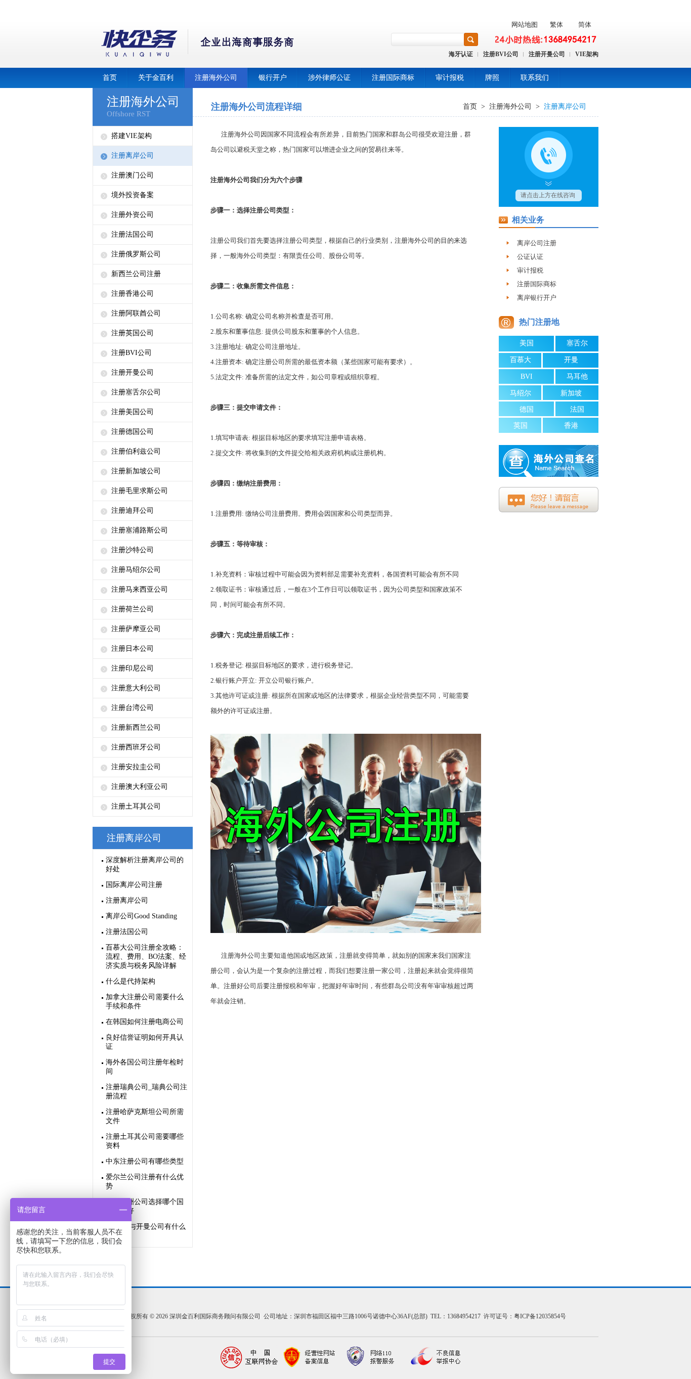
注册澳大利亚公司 (139, 786)
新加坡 (571, 393)
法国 (577, 409)
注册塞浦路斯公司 (139, 530)
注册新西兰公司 (136, 727)
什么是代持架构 (130, 981)
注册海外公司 (216, 77)
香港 (571, 425)
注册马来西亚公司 (139, 589)
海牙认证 (461, 54)
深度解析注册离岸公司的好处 (145, 864)
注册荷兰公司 (132, 609)
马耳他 (577, 376)
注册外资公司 (132, 214)
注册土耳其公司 (136, 806)
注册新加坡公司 (136, 471)
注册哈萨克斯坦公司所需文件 (145, 1116)
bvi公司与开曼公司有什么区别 (146, 1231)
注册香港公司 (132, 293)
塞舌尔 (577, 343)
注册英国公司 (132, 333)
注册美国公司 (132, 412)
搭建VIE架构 (131, 136)
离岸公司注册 (536, 243)
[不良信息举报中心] (431, 1357)
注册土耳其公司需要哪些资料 (145, 1141)
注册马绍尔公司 (136, 569)
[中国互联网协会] (249, 1357)
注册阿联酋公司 (136, 313)
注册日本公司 (132, 648)
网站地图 (524, 24)
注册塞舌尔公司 (136, 392)
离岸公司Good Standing (141, 916)
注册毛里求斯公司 (139, 491)
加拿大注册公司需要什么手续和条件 (145, 1001)
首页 (110, 77)
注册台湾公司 (132, 707)
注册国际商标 (393, 77)
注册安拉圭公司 (136, 767)
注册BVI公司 (501, 54)
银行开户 (272, 77)
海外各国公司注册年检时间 (145, 1066)
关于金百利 (156, 77)
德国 (527, 409)
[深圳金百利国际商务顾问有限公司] (194, 45)
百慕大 (520, 360)
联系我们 (535, 77)
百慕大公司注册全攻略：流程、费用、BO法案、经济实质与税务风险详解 (146, 956)
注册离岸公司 (132, 155)
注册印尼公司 (132, 668)
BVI (527, 376)
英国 (520, 425)
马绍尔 (520, 393)
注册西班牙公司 (136, 747)
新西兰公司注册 (136, 274)
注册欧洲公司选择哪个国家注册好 (145, 1206)
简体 (584, 24)
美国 (527, 343)
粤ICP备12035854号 (540, 1316)
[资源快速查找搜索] (471, 39)
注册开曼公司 (547, 54)
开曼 (571, 360)
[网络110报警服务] (370, 1357)
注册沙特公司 (132, 550)
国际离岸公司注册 (134, 884)
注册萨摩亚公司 (136, 629)
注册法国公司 (132, 234)
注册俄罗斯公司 (136, 254)
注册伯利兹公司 (136, 451)
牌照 (492, 77)
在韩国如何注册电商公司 (145, 1022)
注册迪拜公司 (132, 510)
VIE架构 (586, 54)
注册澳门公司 (132, 175)
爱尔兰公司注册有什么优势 (145, 1181)
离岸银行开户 (536, 297)
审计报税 (450, 77)
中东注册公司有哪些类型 (145, 1161)
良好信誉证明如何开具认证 (145, 1042)
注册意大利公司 (136, 688)
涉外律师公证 (329, 77)
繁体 (556, 24)
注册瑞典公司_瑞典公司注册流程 (146, 1091)
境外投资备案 (132, 195)
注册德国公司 (132, 431)
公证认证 (530, 256)
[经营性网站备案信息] (310, 1357)
